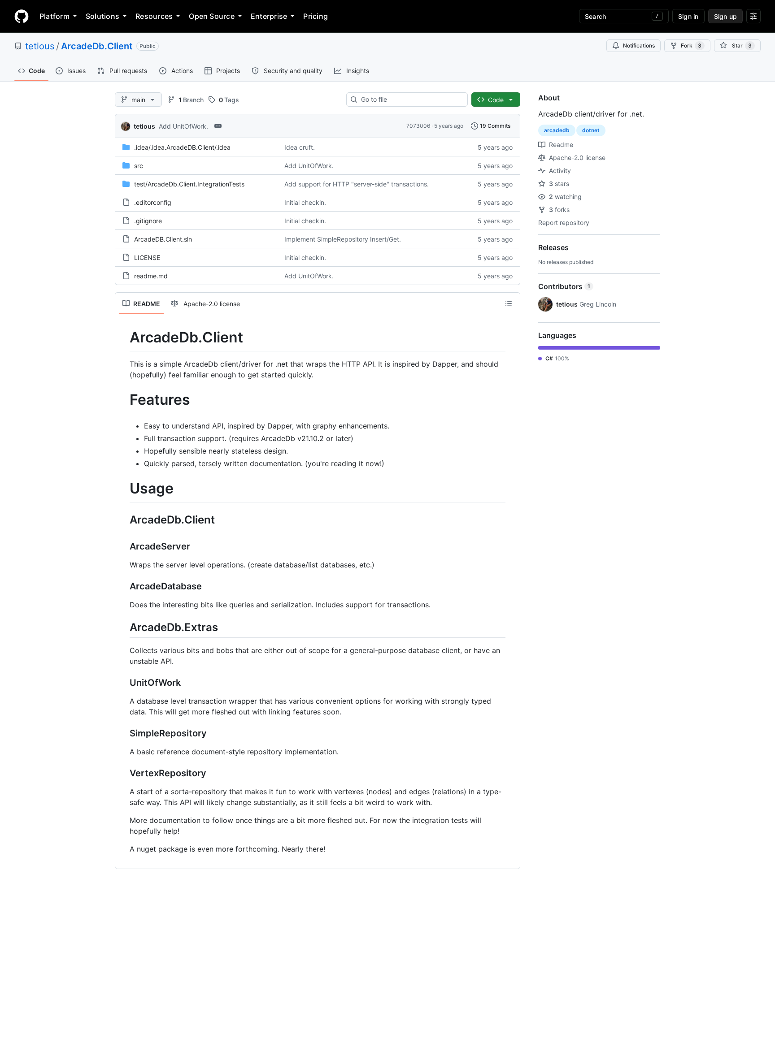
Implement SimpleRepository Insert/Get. (342, 239)
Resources (154, 16)
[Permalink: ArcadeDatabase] (123, 586)
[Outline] (508, 303)
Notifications (639, 45)
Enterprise (269, 16)
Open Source (212, 16)
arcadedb (557, 130)
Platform (54, 16)
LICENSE (147, 257)
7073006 (418, 125)
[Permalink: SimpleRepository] (123, 733)
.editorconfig (152, 202)
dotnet (591, 130)
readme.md (151, 276)
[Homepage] (21, 16)
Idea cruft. (299, 147)
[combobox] (410, 99)
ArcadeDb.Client (97, 46)
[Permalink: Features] (123, 400)
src (138, 165)
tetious (39, 46)
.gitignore (148, 221)
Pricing (315, 16)
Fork (691, 45)
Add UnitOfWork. (183, 126)
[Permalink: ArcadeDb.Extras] (123, 627)
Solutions (102, 16)
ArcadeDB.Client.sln (163, 239)
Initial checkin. (305, 202)
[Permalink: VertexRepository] (123, 773)
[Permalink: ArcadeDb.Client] (123, 337)
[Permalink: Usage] (123, 489)
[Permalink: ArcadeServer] (123, 546)
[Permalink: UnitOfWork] (123, 683)
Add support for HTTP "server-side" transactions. (356, 184)
